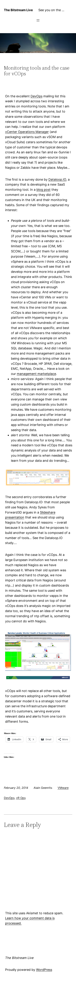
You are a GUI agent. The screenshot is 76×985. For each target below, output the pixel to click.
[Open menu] (38, 20)
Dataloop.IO (57, 179)
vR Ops (21, 798)
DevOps (36, 96)
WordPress (44, 970)
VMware (63, 787)
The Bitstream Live (18, 10)
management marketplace (36, 374)
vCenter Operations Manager (27, 132)
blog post (43, 189)
